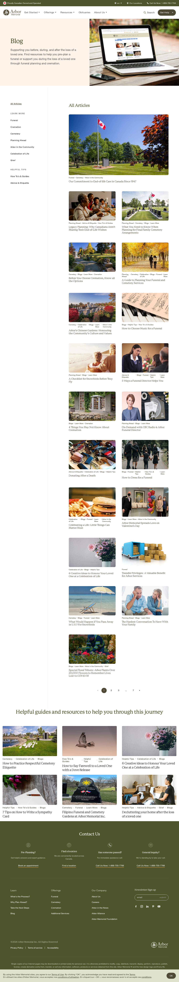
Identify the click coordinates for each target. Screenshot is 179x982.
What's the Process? (20, 896)
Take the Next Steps (19, 908)
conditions (146, 977)
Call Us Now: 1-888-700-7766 (110, 865)
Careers (95, 902)
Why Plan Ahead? (18, 902)
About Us (96, 896)
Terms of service (35, 947)
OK (171, 975)
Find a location (69, 865)
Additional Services (60, 913)
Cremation (56, 908)
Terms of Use (57, 974)
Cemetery (55, 902)
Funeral (54, 896)
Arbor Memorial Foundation (104, 919)
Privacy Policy (16, 947)
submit (163, 897)
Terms (132, 974)
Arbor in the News (100, 908)
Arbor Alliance (98, 913)
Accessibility (53, 947)
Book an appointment (28, 865)
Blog (12, 913)
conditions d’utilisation (68, 977)
